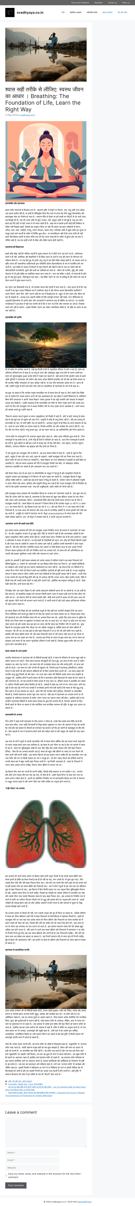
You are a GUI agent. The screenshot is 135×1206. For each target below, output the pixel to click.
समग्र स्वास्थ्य (107, 12)
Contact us (112, 3)
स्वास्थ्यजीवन (38, 1084)
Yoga (30, 1084)
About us (126, 3)
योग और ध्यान (122, 12)
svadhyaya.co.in (30, 12)
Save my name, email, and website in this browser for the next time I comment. (44, 1175)
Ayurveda (12, 1084)
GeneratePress (84, 1201)
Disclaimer (98, 3)
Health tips (22, 1084)
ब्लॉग (63, 12)
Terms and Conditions (80, 3)
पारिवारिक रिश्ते (92, 12)
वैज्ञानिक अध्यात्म (75, 12)
